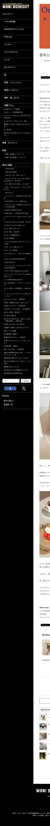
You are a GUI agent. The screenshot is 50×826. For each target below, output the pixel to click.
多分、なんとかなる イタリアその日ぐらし (17, 188)
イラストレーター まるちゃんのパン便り (17, 218)
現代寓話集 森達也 (11, 346)
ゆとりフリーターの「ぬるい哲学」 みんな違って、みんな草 (17, 179)
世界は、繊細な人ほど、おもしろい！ (17, 302)
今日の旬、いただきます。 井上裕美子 (17, 309)
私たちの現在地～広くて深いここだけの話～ (17, 362)
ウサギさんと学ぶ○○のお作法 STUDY (17, 222)
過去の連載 (7, 165)
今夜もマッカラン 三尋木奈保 (14, 306)
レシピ (6, 59)
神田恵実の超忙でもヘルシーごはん (16, 358)
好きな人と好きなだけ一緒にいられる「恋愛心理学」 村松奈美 (17, 320)
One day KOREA (10, 172)
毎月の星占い (9, 400)
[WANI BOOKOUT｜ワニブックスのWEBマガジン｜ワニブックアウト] (15, 7)
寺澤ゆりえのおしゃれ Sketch (14, 324)
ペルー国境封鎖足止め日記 (13, 280)
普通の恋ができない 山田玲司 (14, 337)
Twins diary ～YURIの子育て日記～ (17, 213)
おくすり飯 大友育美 (11, 232)
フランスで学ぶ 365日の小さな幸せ (16, 271)
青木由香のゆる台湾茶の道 (13, 373)
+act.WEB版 (8, 21)
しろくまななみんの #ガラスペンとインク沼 (17, 243)
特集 (4, 150)
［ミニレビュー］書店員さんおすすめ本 (17, 197)
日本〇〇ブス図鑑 (10, 331)
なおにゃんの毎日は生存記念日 (14, 259)
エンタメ (7, 44)
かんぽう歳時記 (9, 238)
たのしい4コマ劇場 (10, 250)
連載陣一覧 (8, 404)
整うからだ (8, 193)
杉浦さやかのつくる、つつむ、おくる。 (17, 342)
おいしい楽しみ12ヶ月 (12, 228)
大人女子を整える (10, 315)
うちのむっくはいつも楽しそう (14, 225)
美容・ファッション (12, 82)
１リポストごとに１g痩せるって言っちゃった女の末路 (17, 206)
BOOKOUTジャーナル (13, 29)
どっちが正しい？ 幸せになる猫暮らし (17, 254)
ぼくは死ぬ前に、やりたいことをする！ (17, 284)
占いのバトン (9, 67)
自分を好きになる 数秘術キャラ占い (16, 370)
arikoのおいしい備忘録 (12, 109)
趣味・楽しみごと (11, 97)
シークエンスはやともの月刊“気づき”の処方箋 (17, 116)
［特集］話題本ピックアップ (14, 154)
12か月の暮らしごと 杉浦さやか (15, 201)
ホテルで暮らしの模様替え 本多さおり (17, 289)
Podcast (7, 36)
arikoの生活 (9, 169)
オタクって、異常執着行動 (13, 112)
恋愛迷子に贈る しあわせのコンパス (16, 327)
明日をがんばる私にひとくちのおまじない (17, 134)
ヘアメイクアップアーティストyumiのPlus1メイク (17, 275)
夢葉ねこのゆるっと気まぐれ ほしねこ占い (17, 125)
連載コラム (8, 105)
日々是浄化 (8, 130)
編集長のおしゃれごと (11, 367)
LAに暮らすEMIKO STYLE (13, 210)
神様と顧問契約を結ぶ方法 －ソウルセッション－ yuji (17, 353)
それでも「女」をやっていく (14, 175)
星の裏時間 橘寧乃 (11, 334)
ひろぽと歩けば (9, 262)
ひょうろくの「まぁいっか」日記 (15, 121)
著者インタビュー (11, 90)
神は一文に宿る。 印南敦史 (14, 349)
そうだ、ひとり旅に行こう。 (14, 247)
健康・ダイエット (10, 142)
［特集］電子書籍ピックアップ (14, 157)
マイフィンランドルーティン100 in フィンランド (17, 295)
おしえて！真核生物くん (12, 235)
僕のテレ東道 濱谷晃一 (12, 312)
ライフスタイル (10, 52)
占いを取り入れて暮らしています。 (17, 184)
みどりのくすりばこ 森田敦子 (14, 299)
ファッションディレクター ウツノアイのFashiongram (17, 266)
